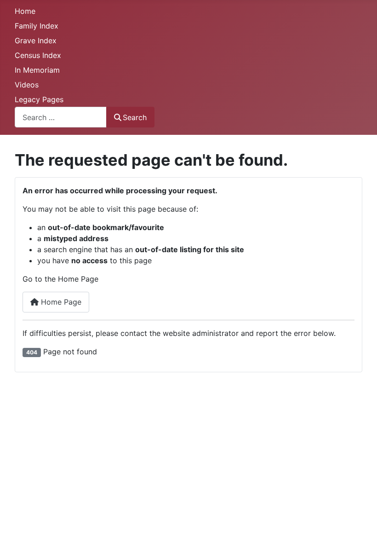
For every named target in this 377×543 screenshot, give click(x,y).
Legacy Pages (39, 99)
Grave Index (36, 40)
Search (135, 117)
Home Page (60, 301)
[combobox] (61, 117)
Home (25, 11)
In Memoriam (37, 70)
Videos (27, 84)
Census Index (38, 55)
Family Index (36, 25)
